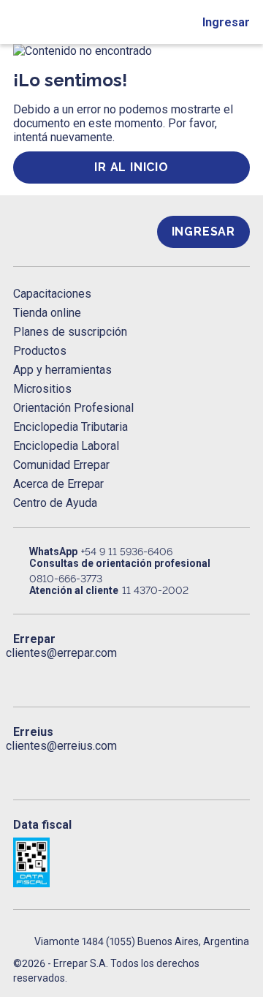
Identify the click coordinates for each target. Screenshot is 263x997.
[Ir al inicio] (71, 231)
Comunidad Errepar (61, 465)
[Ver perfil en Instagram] (148, 674)
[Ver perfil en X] (53, 674)
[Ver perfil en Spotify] (211, 674)
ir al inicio (131, 167)
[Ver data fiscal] (131, 862)
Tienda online (47, 313)
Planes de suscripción (70, 332)
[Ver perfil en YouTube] (117, 674)
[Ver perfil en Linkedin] (85, 674)
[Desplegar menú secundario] (176, 22)
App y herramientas (62, 370)
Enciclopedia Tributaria (70, 427)
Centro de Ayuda (55, 503)
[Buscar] (51, 22)
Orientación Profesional (73, 408)
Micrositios (42, 389)
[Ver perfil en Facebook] (22, 674)
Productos (39, 351)
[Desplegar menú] (19, 22)
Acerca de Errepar (58, 484)
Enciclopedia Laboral (66, 446)
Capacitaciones (52, 294)
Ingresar (226, 22)
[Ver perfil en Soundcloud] (180, 674)
